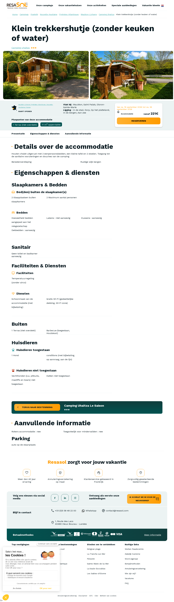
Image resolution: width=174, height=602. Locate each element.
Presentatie (18, 133)
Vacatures (129, 578)
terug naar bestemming (37, 407)
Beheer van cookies (108, 596)
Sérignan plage (93, 549)
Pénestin (91, 559)
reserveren (138, 121)
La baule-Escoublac (96, 568)
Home (15, 14)
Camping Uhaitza (106, 14)
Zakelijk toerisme (132, 554)
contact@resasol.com (117, 510)
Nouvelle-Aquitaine (48, 14)
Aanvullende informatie (78, 133)
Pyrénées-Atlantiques (69, 14)
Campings (24, 14)
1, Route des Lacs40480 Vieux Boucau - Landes (71, 522)
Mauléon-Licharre (89, 14)
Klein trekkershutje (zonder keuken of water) (136, 14)
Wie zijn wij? (130, 573)
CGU (96, 596)
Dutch (162, 6)
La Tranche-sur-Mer (96, 554)
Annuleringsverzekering (135, 568)
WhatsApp (91, 510)
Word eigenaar (131, 559)
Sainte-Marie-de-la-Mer (98, 564)
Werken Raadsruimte (134, 549)
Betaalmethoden (132, 564)
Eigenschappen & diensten (45, 133)
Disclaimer (83, 596)
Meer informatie (152, 535)
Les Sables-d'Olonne (96, 573)
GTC (91, 596)
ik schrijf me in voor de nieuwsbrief (142, 499)
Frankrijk (34, 14)
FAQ (127, 583)
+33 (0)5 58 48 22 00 (65, 510)
